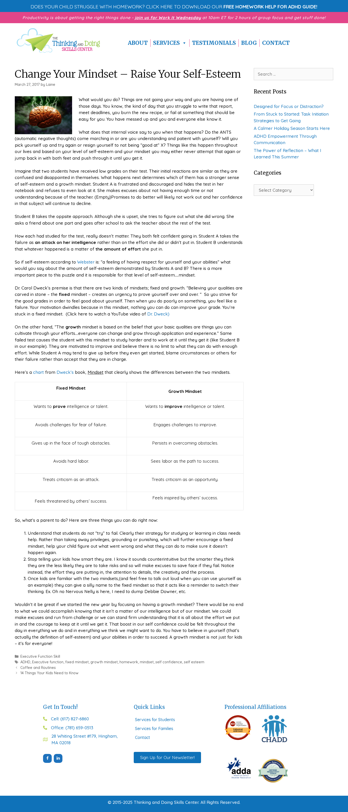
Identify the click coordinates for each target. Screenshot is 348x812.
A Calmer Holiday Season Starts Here (292, 128)
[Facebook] (47, 758)
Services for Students (155, 719)
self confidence (168, 662)
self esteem (194, 662)
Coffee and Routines (38, 667)
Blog (249, 42)
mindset (147, 662)
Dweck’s (65, 372)
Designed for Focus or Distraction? (289, 106)
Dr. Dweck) (158, 313)
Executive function (47, 662)
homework (128, 662)
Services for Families (154, 728)
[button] (174, 6)
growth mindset (104, 662)
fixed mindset (77, 662)
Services (166, 42)
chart (38, 372)
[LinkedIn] (58, 758)
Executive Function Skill (40, 656)
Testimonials (214, 42)
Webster (86, 262)
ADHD (25, 662)
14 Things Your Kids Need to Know (49, 673)
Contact (276, 42)
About (138, 42)
